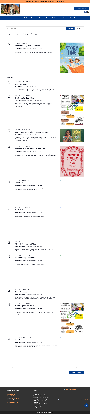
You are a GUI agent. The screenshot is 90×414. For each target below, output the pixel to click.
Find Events (70, 28)
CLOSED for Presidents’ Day (25, 244)
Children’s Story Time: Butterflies (27, 46)
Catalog (41, 18)
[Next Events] (9, 34)
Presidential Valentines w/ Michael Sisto (30, 149)
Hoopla (59, 1)
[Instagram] (88, 12)
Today (13, 34)
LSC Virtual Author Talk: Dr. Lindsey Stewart (31, 132)
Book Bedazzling (21, 210)
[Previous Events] (7, 34)
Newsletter (63, 18)
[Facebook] (85, 12)
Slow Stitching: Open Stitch (25, 258)
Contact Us (55, 18)
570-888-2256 (15, 398)
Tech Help (19, 183)
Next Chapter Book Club (24, 98)
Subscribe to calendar (76, 372)
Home (14, 18)
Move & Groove (21, 84)
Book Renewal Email (12, 402)
